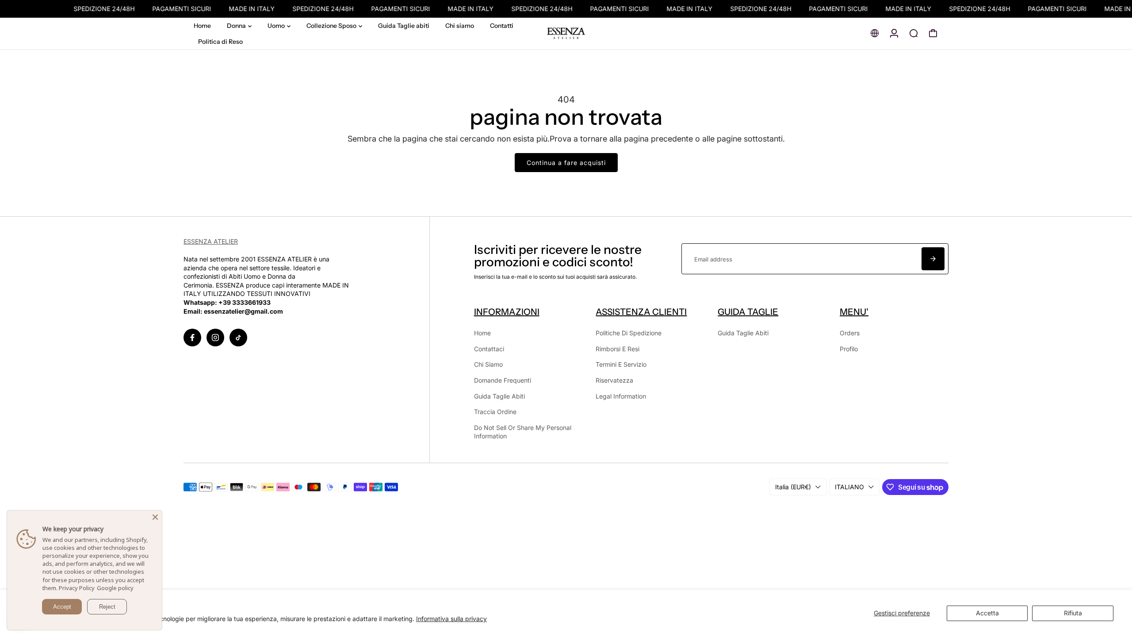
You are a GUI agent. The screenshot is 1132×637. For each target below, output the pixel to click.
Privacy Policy (77, 588)
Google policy (115, 588)
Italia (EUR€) (793, 487)
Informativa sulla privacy (451, 618)
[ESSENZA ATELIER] (566, 33)
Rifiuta (1073, 613)
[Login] (894, 33)
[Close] (155, 517)
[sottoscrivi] (933, 258)
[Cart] (933, 33)
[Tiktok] (238, 337)
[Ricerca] (913, 33)
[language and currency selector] (874, 33)
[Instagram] (215, 337)
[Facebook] (192, 337)
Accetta (987, 613)
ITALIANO (849, 487)
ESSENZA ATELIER (211, 241)
